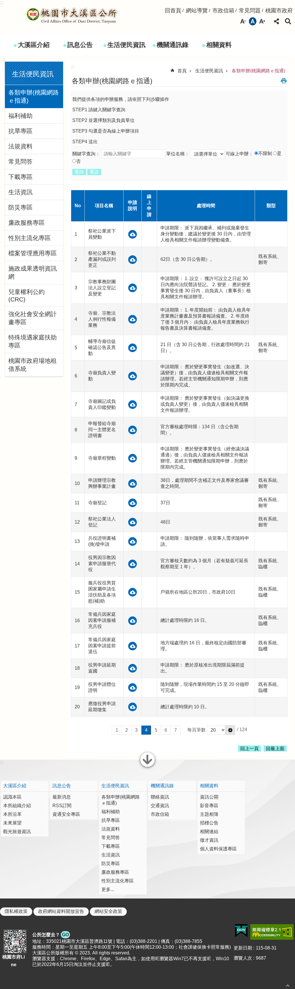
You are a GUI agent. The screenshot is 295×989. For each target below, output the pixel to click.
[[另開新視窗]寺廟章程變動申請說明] (132, 458)
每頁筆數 (196, 729)
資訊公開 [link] (209, 796)
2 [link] (126, 730)
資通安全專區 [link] (66, 814)
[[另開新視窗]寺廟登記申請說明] (132, 503)
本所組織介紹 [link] (17, 805)
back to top (288, 985)
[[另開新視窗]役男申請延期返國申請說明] (132, 668)
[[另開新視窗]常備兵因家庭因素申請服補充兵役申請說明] (132, 620)
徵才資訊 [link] (209, 840)
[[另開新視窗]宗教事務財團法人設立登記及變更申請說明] (132, 288)
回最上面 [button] (275, 748)
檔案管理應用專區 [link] (32, 253)
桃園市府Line (13, 960)
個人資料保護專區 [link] (218, 848)
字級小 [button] (243, 21)
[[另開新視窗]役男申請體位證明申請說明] (132, 687)
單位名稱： (177, 153)
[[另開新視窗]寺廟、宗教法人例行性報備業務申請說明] (132, 319)
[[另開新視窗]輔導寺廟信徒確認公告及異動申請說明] (132, 347)
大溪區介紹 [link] (34, 44)
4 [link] (146, 730)
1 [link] (117, 730)
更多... (107, 889)
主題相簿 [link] (209, 814)
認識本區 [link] (12, 796)
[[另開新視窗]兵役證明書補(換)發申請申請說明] (132, 541)
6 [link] (165, 730)
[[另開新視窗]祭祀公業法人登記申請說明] (132, 522)
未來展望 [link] (12, 822)
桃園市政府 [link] (279, 10)
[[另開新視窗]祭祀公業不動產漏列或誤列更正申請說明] (132, 259)
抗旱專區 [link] (20, 131)
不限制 (265, 153)
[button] (230, 730)
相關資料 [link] (219, 44)
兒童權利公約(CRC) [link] (26, 295)
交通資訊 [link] (160, 805)
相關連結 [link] (209, 831)
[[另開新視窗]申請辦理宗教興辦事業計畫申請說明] (132, 483)
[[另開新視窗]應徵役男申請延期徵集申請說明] (132, 707)
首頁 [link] (182, 70)
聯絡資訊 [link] (160, 796)
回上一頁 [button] (249, 748)
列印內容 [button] (284, 80)
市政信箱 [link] (223, 10)
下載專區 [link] (20, 176)
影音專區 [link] (209, 805)
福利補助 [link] (20, 115)
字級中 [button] (252, 21)
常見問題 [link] (250, 10)
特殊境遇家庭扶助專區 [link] (32, 341)
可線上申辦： (239, 153)
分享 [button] (276, 21)
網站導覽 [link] (197, 10)
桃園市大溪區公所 (71, 15)
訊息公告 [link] (80, 44)
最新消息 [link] (61, 796)
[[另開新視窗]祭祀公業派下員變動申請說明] (132, 234)
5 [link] (156, 730)
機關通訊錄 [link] (172, 44)
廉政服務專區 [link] (26, 222)
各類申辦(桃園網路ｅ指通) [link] (33, 96)
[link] (241, 930)
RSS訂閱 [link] (61, 805)
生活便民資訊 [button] (33, 74)
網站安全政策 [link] (108, 911)
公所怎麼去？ (50, 934)
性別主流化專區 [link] (29, 238)
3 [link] (136, 730)
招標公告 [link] (209, 822)
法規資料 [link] (20, 146)
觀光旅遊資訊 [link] (17, 831)
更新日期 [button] (243, 947)
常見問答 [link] (20, 161)
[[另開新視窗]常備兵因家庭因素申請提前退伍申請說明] (132, 646)
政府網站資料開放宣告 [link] (61, 911)
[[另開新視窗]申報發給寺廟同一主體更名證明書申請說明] (132, 430)
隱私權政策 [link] (16, 911)
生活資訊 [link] (20, 192)
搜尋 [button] (288, 21)
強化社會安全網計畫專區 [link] (32, 318)
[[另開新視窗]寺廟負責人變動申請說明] (132, 376)
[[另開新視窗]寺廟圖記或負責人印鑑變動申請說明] (132, 404)
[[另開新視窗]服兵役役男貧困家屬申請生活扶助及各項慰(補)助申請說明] (132, 592)
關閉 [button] (147, 766)
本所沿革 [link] (12, 814)
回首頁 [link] (173, 10)
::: (1, 2)
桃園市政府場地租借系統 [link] (32, 364)
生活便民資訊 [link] (126, 44)
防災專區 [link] (20, 207)
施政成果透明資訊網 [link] (32, 272)
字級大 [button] (262, 21)
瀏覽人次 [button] (243, 958)
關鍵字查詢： (86, 153)
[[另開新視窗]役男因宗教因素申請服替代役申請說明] (132, 564)
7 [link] (175, 730)
